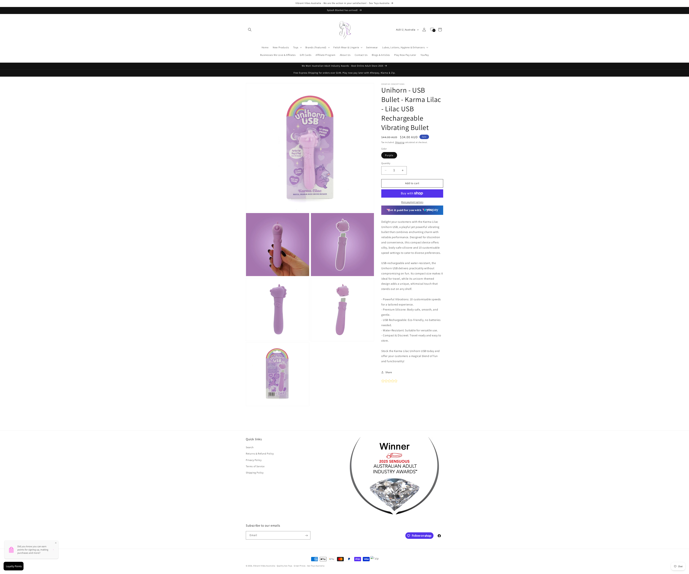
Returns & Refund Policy (260, 453)
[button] (250, 30)
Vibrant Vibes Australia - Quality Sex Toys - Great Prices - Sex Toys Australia (289, 565)
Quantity (385, 163)
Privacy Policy (253, 460)
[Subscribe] (306, 535)
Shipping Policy (255, 472)
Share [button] (388, 372)
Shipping (399, 142)
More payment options (412, 201)
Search (250, 447)
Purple (389, 155)
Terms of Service (255, 466)
